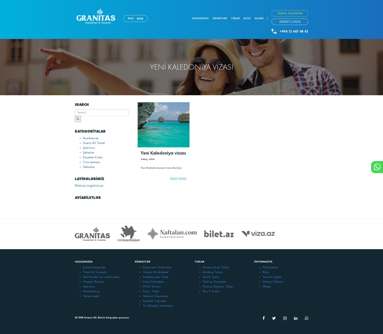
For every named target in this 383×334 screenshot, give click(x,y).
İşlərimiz (89, 148)
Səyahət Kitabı (93, 157)
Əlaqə (259, 18)
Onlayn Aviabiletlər (156, 272)
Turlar (235, 18)
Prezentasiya (91, 291)
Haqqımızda (200, 18)
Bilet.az (80, 185)
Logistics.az (94, 185)
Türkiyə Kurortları (214, 281)
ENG (140, 18)
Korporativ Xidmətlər (157, 267)
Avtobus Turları (212, 272)
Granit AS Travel (94, 143)
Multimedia (270, 267)
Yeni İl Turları (211, 291)
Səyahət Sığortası (155, 301)
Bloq (247, 18)
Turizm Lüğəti (272, 277)
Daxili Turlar (210, 277)
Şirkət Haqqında (94, 267)
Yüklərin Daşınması (156, 296)
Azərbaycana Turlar (155, 277)
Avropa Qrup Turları (215, 267)
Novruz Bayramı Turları (218, 286)
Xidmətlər (220, 18)
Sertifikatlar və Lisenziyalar (101, 277)
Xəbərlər (89, 167)
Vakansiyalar (91, 296)
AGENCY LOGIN (289, 22)
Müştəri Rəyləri (93, 281)
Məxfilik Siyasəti (95, 272)
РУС (131, 18)
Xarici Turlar (151, 291)
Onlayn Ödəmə (272, 281)
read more (178, 179)
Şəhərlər (88, 152)
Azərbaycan (91, 138)
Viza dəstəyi (91, 162)
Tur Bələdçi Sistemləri (158, 305)
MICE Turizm (152, 286)
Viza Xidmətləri (154, 281)
